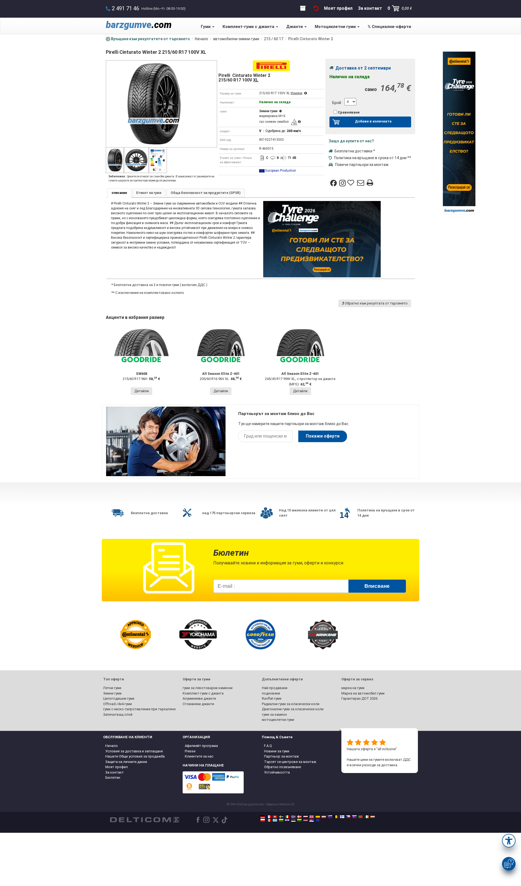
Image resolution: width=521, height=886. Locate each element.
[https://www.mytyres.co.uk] (311, 816)
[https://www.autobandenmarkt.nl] (305, 816)
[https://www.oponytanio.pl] (262, 820)
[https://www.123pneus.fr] (269, 816)
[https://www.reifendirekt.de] (262, 816)
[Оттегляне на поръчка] (316, 8)
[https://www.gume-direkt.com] (330, 816)
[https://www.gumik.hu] (372, 816)
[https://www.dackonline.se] (281, 816)
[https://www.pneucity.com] (360, 816)
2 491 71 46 (125, 8)
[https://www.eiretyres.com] (366, 816)
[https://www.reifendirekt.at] (324, 816)
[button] (509, 840)
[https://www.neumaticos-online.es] (318, 816)
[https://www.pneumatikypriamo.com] (354, 816)
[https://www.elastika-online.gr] (275, 820)
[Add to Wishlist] (351, 183)
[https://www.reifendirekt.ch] (275, 816)
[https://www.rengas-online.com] (342, 816)
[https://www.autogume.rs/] (311, 820)
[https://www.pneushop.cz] (348, 816)
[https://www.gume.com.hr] (287, 820)
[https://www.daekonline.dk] (299, 816)
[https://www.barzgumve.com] (281, 820)
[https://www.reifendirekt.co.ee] (293, 820)
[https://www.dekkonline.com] (293, 816)
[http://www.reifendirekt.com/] (318, 820)
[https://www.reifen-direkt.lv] (305, 820)
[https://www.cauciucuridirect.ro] (269, 820)
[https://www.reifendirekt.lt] (299, 820)
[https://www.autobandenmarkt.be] (336, 816)
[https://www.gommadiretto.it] (287, 816)
